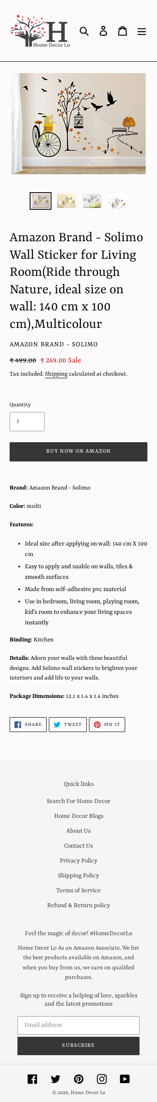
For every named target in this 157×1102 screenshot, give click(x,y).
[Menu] (141, 30)
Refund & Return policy (78, 905)
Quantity (20, 405)
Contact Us (78, 845)
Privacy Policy (78, 860)
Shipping (56, 374)
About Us (78, 830)
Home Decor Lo (88, 1093)
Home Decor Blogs (78, 816)
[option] (40, 202)
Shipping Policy (78, 875)
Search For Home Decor (78, 801)
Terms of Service (78, 890)
